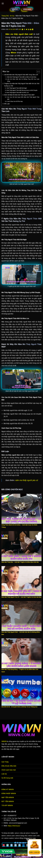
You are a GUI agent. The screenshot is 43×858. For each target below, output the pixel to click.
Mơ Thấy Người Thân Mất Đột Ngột (17, 88)
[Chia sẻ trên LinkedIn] (32, 29)
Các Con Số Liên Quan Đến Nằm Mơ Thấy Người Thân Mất (23, 98)
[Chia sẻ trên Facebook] (24, 29)
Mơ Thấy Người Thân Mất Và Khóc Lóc (18, 92)
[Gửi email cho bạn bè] (28, 29)
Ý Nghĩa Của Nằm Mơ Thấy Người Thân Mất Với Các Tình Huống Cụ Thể (21, 85)
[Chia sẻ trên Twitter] (26, 29)
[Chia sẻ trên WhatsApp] (22, 29)
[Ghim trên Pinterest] (30, 29)
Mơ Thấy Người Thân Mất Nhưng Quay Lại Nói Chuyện (22, 90)
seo (19, 29)
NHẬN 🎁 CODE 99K (34, 852)
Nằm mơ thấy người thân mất (18, 34)
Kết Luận (7, 104)
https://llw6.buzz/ (13, 826)
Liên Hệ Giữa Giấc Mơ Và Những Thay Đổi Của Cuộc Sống (23, 80)
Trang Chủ (5, 16)
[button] (3, 3)
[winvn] (22, 3)
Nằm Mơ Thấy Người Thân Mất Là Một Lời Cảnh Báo (21, 77)
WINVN (4, 741)
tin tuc (12, 16)
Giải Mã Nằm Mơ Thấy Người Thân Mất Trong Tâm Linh (21, 75)
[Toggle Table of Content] (37, 71)
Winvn (13, 52)
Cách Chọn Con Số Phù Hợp (15, 101)
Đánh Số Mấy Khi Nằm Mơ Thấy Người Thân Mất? (19, 95)
